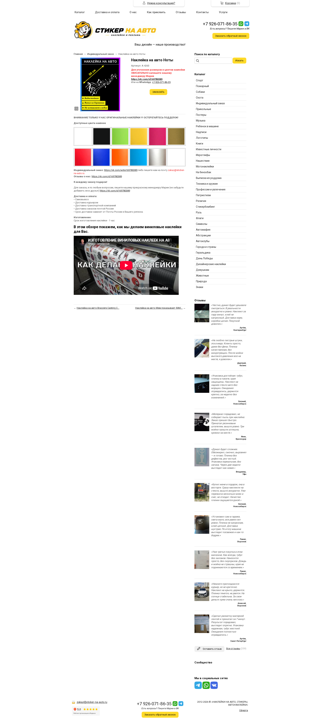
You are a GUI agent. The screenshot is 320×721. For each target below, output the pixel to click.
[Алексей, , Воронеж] (201, 600)
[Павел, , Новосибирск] (201, 568)
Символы (201, 223)
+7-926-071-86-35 (161, 82)
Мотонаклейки (205, 166)
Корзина (230, 3)
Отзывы (181, 12)
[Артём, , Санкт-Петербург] (201, 632)
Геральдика (203, 252)
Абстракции (203, 235)
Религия (201, 200)
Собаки (200, 91)
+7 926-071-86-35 (220, 23)
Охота (199, 97)
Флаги (200, 218)
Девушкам (202, 269)
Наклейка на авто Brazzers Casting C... (98, 308)
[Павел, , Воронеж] (201, 533)
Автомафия (203, 229)
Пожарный (202, 86)
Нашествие (203, 160)
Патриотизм (203, 195)
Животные (202, 275)
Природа (201, 281)
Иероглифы (203, 155)
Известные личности (208, 149)
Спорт (199, 80)
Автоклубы (202, 241)
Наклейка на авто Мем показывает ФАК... (159, 308)
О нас (133, 12)
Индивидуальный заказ (210, 103)
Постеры (201, 114)
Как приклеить (156, 12)
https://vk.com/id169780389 (146, 79)
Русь (199, 212)
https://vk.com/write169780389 (120, 170)
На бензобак (203, 172)
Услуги (223, 12)
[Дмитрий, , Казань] (201, 356)
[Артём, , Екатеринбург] (201, 321)
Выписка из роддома (208, 177)
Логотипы (202, 137)
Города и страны (206, 246)
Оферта (243, 710)
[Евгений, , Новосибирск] (201, 392)
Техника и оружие (207, 183)
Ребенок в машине (207, 126)
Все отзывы (233, 648)
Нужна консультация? (161, 3)
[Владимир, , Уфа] (201, 465)
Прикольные (203, 109)
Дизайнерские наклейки (211, 264)
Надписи (201, 132)
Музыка (200, 120)
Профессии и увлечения (210, 189)
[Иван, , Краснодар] (201, 430)
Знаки (199, 287)
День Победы (204, 258)
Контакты (202, 12)
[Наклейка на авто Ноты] (100, 84)
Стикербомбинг (205, 206)
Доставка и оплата (107, 12)
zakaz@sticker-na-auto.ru (92, 702)
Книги (199, 143)
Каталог (79, 12)
